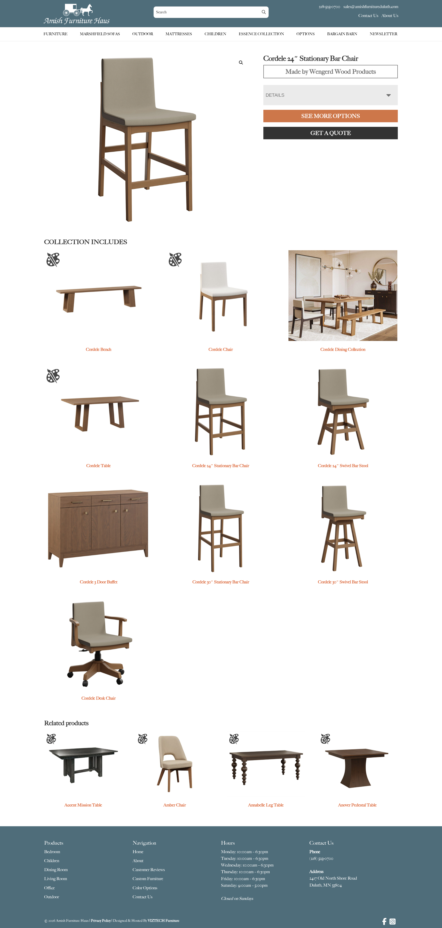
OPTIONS (306, 34)
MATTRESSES (179, 34)
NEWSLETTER (383, 34)
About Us (389, 15)
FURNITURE (55, 34)
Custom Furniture (148, 878)
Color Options (145, 887)
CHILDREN (215, 34)
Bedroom (52, 851)
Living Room (55, 878)
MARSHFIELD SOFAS (100, 34)
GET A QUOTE (331, 133)
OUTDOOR (142, 34)
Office (49, 887)
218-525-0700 (329, 6)
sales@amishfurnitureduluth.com (370, 6)
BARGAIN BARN (342, 34)
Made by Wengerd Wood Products (330, 71)
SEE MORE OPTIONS (330, 116)
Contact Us (368, 15)
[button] (241, 62)
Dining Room (56, 869)
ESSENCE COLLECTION (261, 34)
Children (51, 860)
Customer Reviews (149, 869)
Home (138, 851)
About (138, 860)
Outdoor (51, 896)
